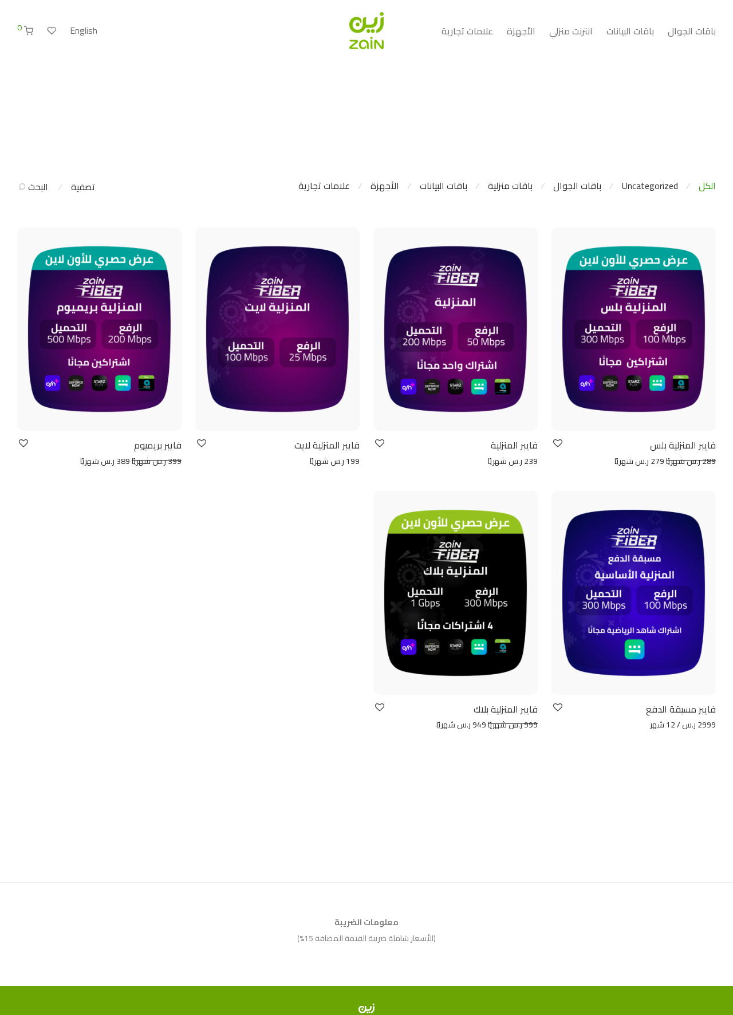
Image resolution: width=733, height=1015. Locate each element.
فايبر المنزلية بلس (683, 445)
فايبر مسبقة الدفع (681, 709)
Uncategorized (650, 185)
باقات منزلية (510, 185)
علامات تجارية (467, 31)
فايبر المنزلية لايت (327, 445)
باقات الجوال (692, 31)
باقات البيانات (630, 31)
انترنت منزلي (571, 31)
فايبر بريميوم (158, 445)
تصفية (83, 186)
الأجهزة (521, 31)
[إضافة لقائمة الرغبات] (556, 444)
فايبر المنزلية (514, 445)
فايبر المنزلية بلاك (506, 709)
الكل (707, 185)
